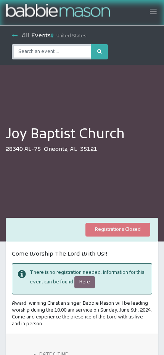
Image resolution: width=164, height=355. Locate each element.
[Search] (99, 51)
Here (84, 282)
